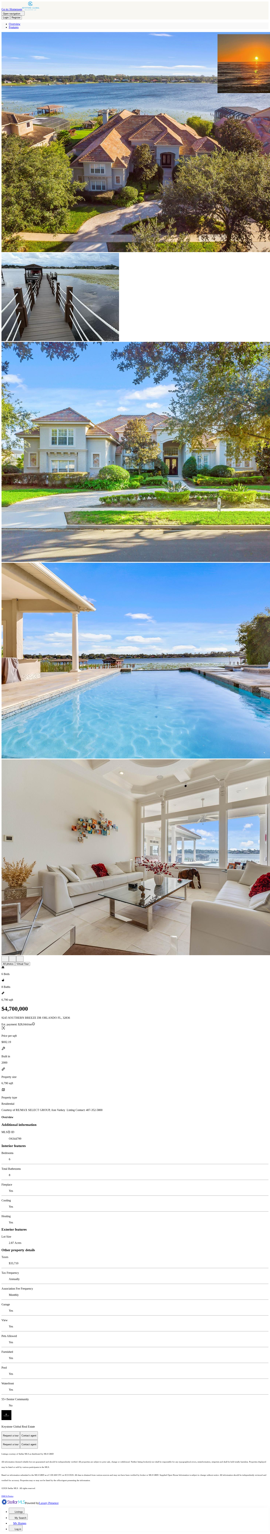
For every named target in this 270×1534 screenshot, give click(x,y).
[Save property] (12, 959)
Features (14, 27)
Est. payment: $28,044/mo (16, 1024)
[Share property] (20, 959)
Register (16, 17)
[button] (135, 142)
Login (6, 17)
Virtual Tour (23, 964)
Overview (14, 24)
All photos (8, 964)
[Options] (5, 959)
